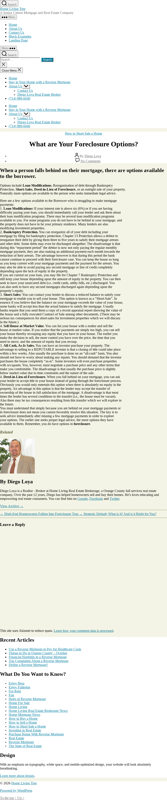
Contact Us (16, 32)
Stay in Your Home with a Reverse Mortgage (39, 82)
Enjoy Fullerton (19, 687)
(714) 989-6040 (19, 98)
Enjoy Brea (16, 683)
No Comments (90, 161)
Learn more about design (17, 776)
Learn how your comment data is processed (83, 631)
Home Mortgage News (24, 714)
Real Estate (16, 738)
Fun (11, 695)
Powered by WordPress (16, 790)
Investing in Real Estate (25, 730)
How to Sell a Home (23, 722)
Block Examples (20, 36)
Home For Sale (19, 703)
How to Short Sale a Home (83, 133)
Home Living (18, 707)
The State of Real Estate (25, 746)
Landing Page (18, 40)
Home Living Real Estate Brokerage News (38, 711)
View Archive (11, 506)
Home (13, 25)
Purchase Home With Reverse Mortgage (36, 734)
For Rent (15, 691)
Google (82, 498)
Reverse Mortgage (21, 742)
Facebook (96, 498)
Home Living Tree (12, 9)
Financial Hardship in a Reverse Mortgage (38, 657)
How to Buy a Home (23, 718)
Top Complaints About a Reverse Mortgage (38, 661)
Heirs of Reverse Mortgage (27, 699)
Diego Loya (93, 156)
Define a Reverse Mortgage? (28, 665)
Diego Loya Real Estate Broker (39, 94)
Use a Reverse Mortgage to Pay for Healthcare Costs (45, 649)
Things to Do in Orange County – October (38, 653)
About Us (15, 28)
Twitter (114, 498)
